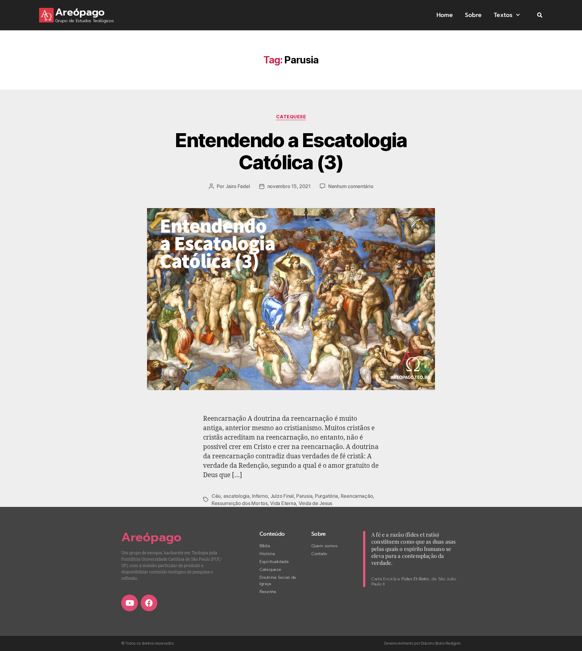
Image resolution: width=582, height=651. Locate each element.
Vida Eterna (283, 503)
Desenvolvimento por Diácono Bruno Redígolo (422, 643)
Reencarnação (357, 496)
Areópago (80, 12)
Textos (503, 15)
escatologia (236, 496)
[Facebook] (149, 603)
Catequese (291, 117)
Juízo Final (282, 496)
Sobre (473, 15)
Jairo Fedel (238, 186)
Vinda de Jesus (315, 503)
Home (444, 15)
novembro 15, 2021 (289, 186)
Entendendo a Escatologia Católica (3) (291, 151)
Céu (216, 496)
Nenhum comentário (350, 186)
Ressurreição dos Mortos (240, 503)
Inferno (260, 496)
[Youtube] (129, 603)
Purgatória (326, 496)
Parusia (304, 496)
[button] (539, 15)
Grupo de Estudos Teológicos (84, 21)
